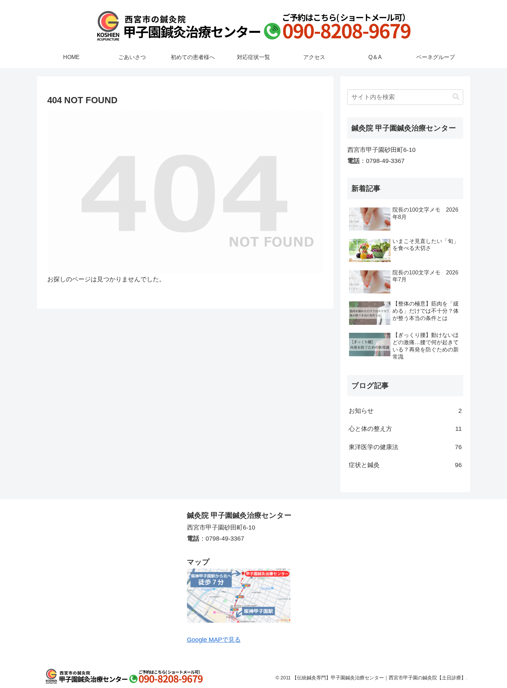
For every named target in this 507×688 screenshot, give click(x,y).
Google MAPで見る (214, 639)
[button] (456, 97)
